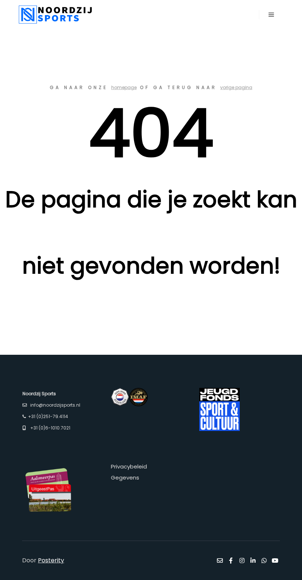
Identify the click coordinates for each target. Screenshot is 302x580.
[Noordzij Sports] (55, 14)
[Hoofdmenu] (271, 15)
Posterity (51, 560)
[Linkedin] (253, 560)
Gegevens (125, 477)
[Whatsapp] (264, 560)
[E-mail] (220, 560)
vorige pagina (236, 87)
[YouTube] (275, 560)
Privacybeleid (129, 466)
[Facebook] (231, 560)
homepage (124, 87)
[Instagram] (242, 560)
